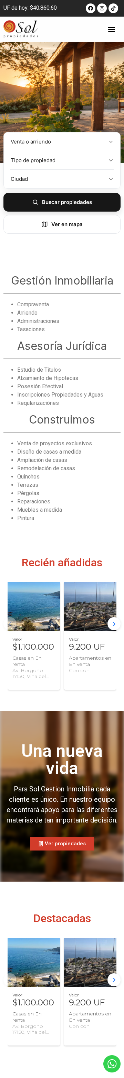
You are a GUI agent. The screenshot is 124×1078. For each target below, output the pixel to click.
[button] (111, 29)
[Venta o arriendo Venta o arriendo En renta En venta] (62, 141)
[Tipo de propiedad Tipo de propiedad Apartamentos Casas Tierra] (62, 160)
